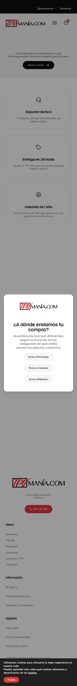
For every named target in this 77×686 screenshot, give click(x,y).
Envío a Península (38, 356)
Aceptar (11, 679)
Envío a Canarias (38, 367)
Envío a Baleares (38, 379)
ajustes (32, 673)
